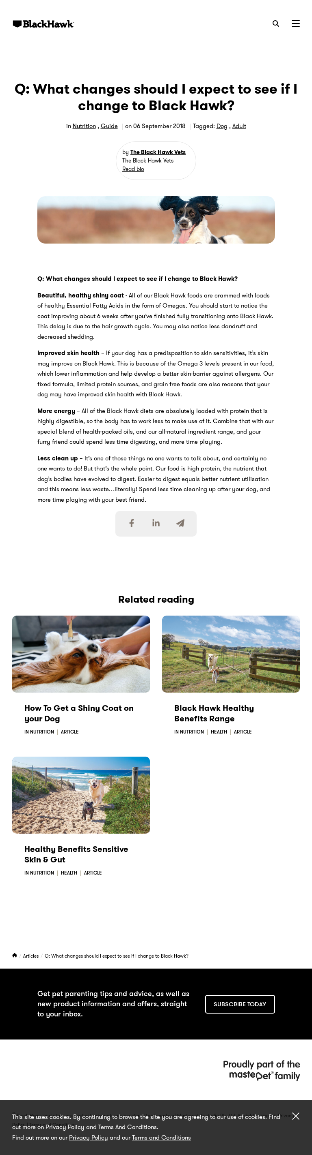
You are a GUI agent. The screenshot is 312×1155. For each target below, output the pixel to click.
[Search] (276, 23)
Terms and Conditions (161, 1137)
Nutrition (84, 126)
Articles (31, 955)
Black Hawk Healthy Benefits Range (214, 713)
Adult (239, 126)
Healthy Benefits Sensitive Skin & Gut (76, 854)
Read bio (133, 169)
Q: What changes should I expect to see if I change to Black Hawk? (116, 955)
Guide (109, 126)
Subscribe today (240, 1004)
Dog (222, 126)
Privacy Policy (88, 1137)
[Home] (15, 955)
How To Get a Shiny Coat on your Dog (79, 713)
